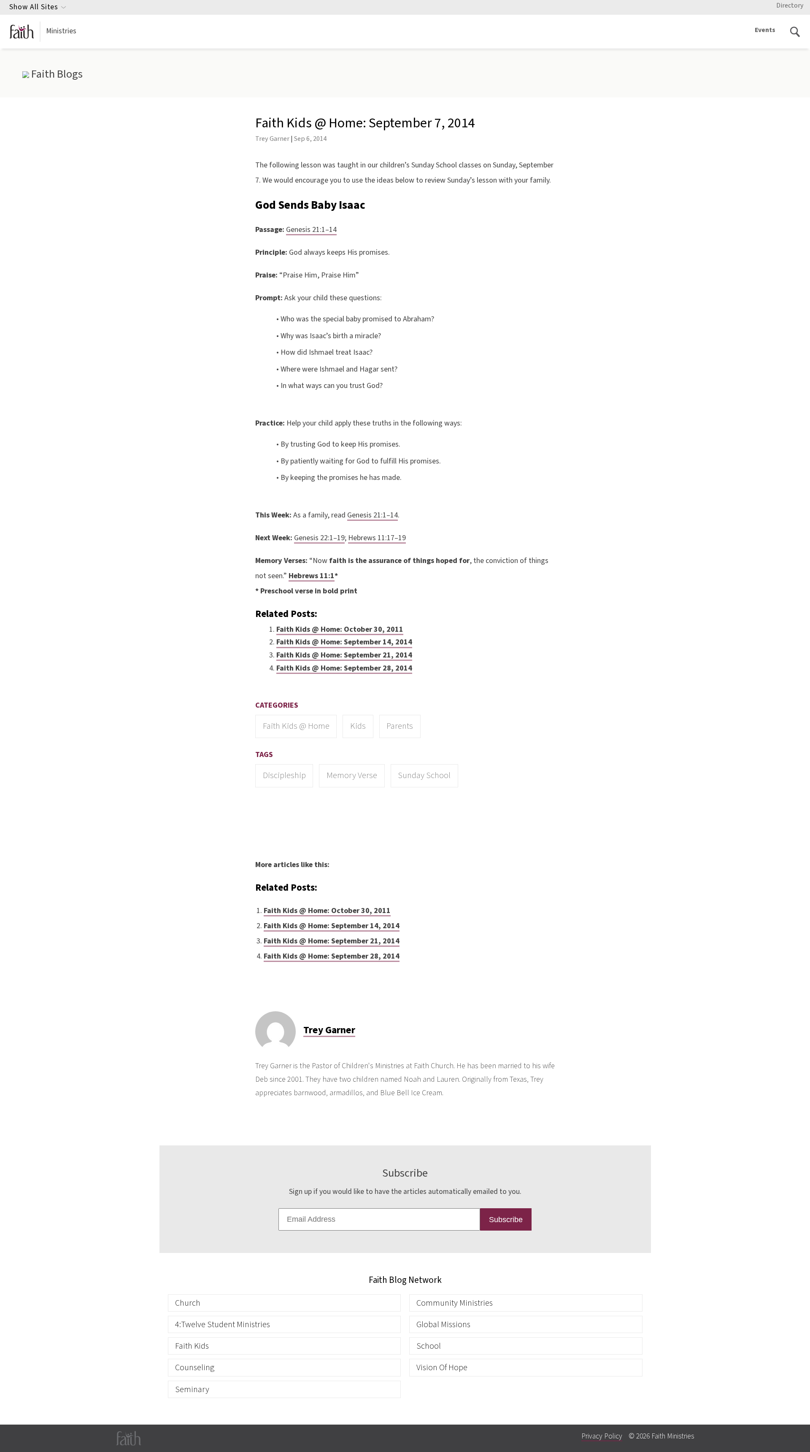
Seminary (192, 1389)
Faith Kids (192, 1346)
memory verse (352, 775)
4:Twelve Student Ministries (222, 1324)
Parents (399, 726)
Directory (789, 5)
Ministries (61, 31)
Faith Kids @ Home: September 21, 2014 (344, 655)
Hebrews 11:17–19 (377, 538)
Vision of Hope (441, 1367)
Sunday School (424, 775)
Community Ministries (454, 1303)
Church (187, 1303)
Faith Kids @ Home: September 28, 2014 (344, 668)
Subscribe (506, 1219)
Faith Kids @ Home (296, 726)
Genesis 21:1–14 (311, 229)
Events (765, 30)
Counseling (194, 1367)
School (428, 1346)
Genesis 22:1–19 (319, 538)
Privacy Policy (601, 1436)
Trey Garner (272, 138)
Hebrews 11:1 (312, 576)
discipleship (284, 775)
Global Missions (443, 1324)
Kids (358, 726)
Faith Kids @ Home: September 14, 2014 (344, 642)
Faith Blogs (55, 74)
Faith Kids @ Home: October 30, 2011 (339, 629)
